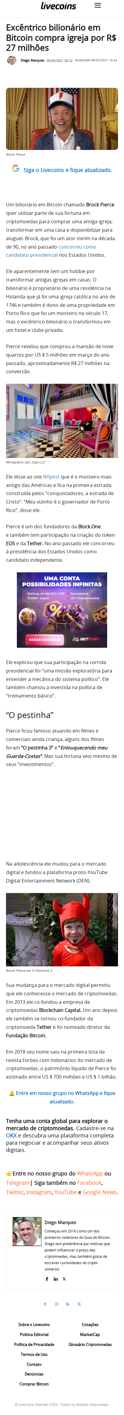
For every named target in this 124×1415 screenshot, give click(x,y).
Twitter (14, 1192)
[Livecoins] (58, 6)
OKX (11, 1135)
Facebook (89, 1182)
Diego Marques (32, 60)
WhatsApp (90, 1173)
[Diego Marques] (13, 60)
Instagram (39, 1192)
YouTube (65, 1192)
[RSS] (68, 1304)
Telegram (18, 1182)
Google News (99, 1192)
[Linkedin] (55, 1278)
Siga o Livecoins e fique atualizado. (68, 169)
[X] (64, 1278)
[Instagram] (56, 1304)
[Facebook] (47, 1278)
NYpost (51, 476)
